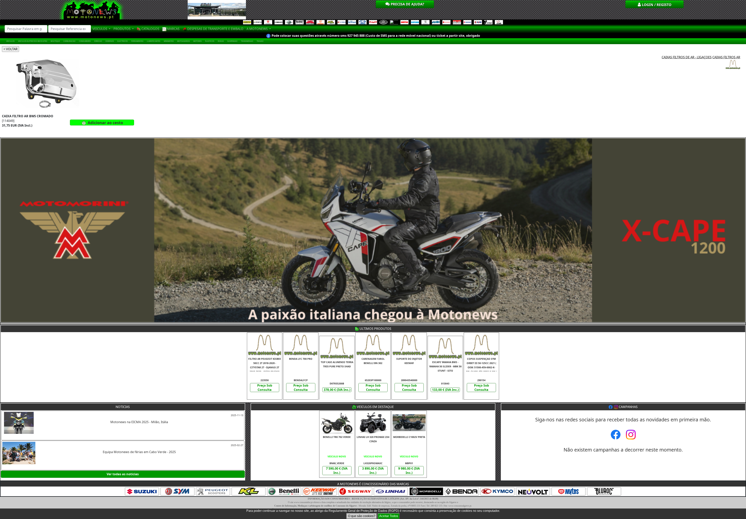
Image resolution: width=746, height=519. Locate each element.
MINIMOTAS (169, 41)
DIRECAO (98, 41)
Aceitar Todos (388, 516)
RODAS (221, 41)
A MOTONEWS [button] (257, 29)
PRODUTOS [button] (122, 29)
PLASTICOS (209, 41)
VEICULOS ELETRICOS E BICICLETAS (32, 41)
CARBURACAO (69, 41)
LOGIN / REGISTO (656, 4)
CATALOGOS (150, 29)
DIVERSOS (109, 41)
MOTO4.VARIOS (183, 41)
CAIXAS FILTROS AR (726, 57)
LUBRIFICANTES (153, 41)
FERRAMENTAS (137, 41)
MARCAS (173, 29)
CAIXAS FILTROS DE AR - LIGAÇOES (687, 57)
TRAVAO (260, 41)
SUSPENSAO (232, 41)
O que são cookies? (361, 516)
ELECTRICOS (122, 41)
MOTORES (197, 41)
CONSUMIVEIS (85, 41)
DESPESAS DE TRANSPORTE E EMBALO (214, 29)
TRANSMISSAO (247, 41)
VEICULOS (10, 41)
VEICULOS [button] (100, 29)
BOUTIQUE (55, 41)
